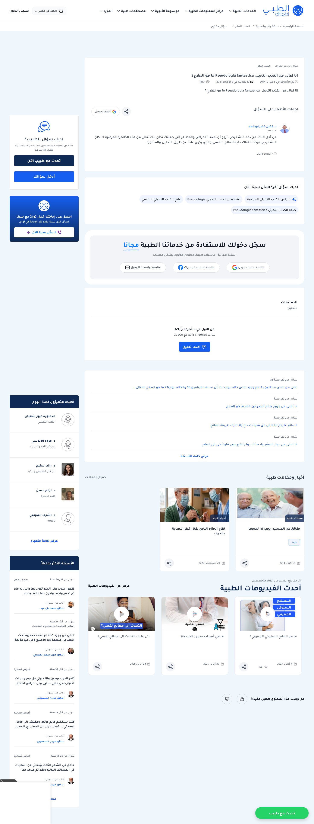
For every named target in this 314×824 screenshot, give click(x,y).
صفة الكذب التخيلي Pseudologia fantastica (264, 210)
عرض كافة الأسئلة (195, 456)
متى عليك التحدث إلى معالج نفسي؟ (124, 636)
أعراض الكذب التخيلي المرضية (268, 199)
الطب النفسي (46, 422)
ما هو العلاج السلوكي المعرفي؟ (273, 636)
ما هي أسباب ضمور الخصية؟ (202, 636)
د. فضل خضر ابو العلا (262, 126)
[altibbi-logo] (283, 10)
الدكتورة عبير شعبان (40, 416)
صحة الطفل (21, 579)
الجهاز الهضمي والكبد (41, 471)
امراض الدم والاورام (42, 446)
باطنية (51, 521)
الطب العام (242, 26)
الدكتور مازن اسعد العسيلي (48, 655)
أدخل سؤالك (44, 176)
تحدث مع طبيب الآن (44, 160)
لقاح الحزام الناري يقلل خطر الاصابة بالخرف (198, 531)
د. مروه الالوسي (43, 440)
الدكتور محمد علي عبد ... (51, 608)
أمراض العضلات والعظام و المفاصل (53, 626)
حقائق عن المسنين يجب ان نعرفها (274, 528)
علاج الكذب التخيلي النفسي (161, 199)
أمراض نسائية (22, 669)
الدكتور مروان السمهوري (50, 698)
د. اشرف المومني (42, 514)
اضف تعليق (191, 346)
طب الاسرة (48, 496)
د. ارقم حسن (45, 490)
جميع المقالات (95, 477)
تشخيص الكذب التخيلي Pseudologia (213, 199)
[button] (242, 11)
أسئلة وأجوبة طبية (267, 26)
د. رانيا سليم (45, 465)
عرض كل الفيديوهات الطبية (108, 586)
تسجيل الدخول (19, 11)
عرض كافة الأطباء (44, 540)
